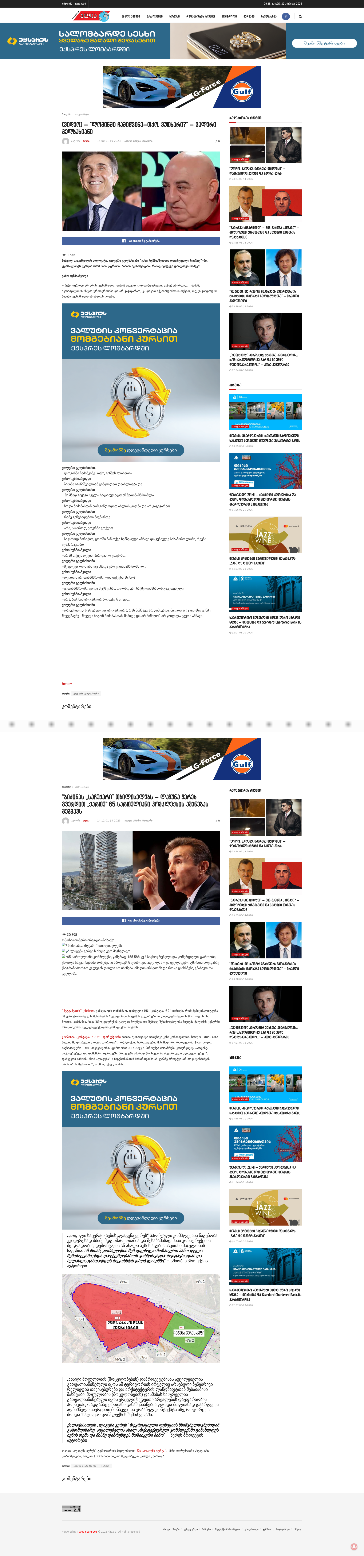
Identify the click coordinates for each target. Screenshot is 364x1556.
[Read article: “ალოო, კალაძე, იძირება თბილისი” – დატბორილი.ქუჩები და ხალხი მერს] (265, 145)
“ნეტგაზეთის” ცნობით (78, 1011)
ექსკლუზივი (155, 16)
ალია (86, 140)
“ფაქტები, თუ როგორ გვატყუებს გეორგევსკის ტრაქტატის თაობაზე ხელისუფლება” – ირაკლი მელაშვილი (264, 296)
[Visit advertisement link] (182, 90)
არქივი (298, 1529)
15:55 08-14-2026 (242, 242)
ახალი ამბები (131, 16)
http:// (67, 684)
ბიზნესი (174, 16)
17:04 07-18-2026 (242, 370)
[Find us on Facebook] (286, 16)
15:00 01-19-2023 (109, 140)
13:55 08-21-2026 (242, 446)
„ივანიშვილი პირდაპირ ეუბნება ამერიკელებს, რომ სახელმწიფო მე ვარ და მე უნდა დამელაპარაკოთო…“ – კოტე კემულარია (263, 360)
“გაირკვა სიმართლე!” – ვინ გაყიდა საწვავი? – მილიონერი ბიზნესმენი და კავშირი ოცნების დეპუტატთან (264, 232)
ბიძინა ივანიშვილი (85, 1465)
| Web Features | (87, 1531)
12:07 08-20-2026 (242, 632)
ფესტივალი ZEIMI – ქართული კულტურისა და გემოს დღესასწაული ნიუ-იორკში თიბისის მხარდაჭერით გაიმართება (262, 499)
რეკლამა (67, 3)
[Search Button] (300, 16)
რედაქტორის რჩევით (200, 16)
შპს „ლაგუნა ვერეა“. (151, 1451)
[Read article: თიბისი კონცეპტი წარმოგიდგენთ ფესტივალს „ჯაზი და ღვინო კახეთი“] (265, 535)
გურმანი (249, 16)
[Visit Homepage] (91, 16)
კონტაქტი (80, 3)
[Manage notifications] (354, 1546)
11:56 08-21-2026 (242, 510)
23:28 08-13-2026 (242, 306)
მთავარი (66, 114)
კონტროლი (229, 16)
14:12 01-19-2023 (109, 820)
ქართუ (105, 1465)
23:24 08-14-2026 (242, 179)
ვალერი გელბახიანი (86, 693)
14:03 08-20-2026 (242, 569)
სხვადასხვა (269, 16)
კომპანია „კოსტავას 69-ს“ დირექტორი (91, 1037)
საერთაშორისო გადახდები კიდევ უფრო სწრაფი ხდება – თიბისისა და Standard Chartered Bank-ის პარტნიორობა (265, 622)
